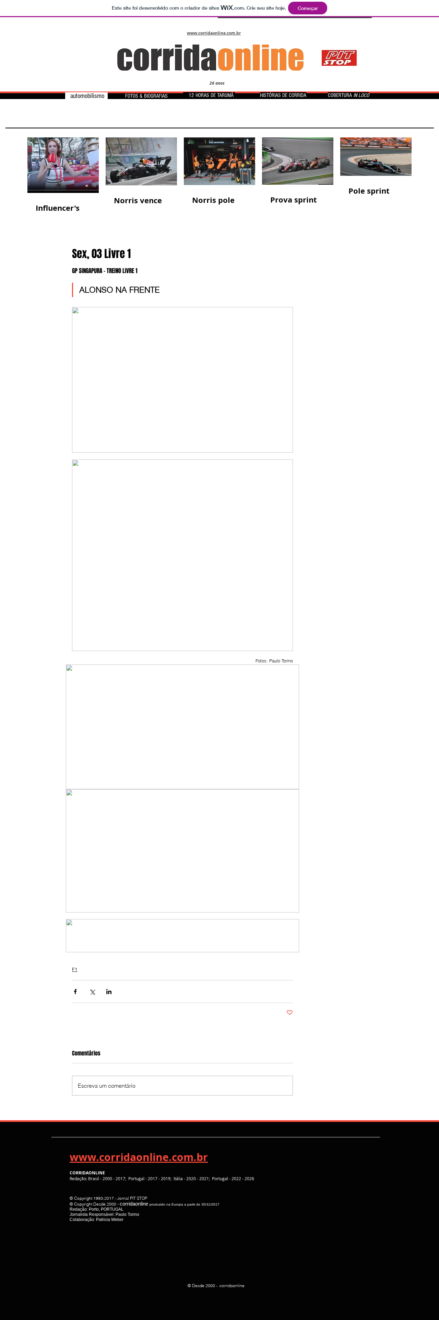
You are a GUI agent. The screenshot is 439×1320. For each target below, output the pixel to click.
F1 (75, 969)
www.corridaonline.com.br (139, 1157)
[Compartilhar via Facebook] (75, 991)
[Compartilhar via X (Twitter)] (92, 991)
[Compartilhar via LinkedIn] (109, 991)
